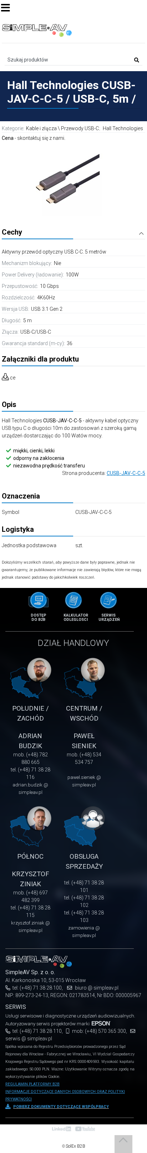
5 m (27, 320)
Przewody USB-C (80, 128)
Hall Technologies (123, 128)
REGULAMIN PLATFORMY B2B (32, 1084)
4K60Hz (46, 297)
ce (12, 378)
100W (72, 275)
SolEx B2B (75, 1146)
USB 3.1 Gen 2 (46, 309)
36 (69, 343)
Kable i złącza (41, 128)
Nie (57, 263)
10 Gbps (49, 286)
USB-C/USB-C (35, 332)
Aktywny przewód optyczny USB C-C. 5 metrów (54, 252)
